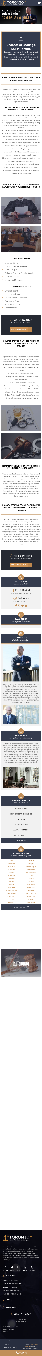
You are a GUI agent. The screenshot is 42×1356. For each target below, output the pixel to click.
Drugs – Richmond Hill (11, 1280)
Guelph (11, 873)
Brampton (11, 864)
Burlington (31, 864)
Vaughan (31, 899)
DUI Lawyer (30, 59)
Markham (31, 881)
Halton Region (31, 873)
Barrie (11, 861)
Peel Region (11, 893)
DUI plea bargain (18, 97)
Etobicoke (11, 870)
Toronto (11, 899)
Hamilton (11, 876)
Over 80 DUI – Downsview (12, 1284)
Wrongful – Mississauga (12, 1287)
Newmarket (11, 887)
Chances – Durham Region (12, 1294)
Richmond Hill (11, 896)
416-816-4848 (18, 18)
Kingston (11, 878)
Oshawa (31, 890)
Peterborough (31, 893)
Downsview (11, 867)
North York (31, 887)
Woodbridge (11, 902)
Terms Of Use (9, 1347)
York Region (31, 902)
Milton (11, 884)
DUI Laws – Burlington (11, 1290)
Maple (11, 881)
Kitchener (31, 878)
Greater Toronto (31, 870)
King (31, 876)
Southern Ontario (11, 890)
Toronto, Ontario (28, 537)
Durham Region (31, 867)
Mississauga (31, 884)
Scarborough (31, 896)
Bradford (31, 861)
